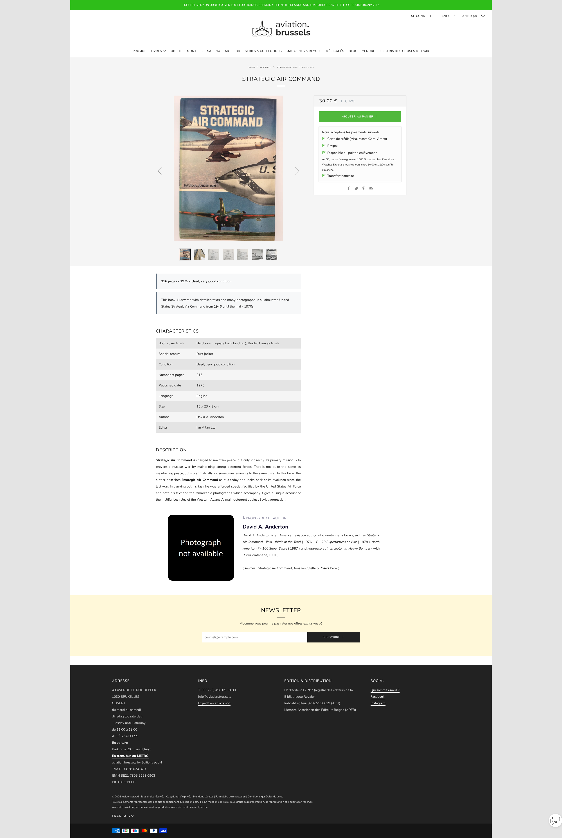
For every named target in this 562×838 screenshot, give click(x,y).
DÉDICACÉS (335, 51)
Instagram (378, 703)
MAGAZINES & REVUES (303, 51)
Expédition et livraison (214, 703)
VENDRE (368, 51)
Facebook (378, 696)
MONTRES (195, 51)
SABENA (213, 51)
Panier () (469, 16)
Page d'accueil (260, 67)
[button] (555, 822)
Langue (446, 16)
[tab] (185, 254)
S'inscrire (331, 637)
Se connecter (423, 16)
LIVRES (156, 51)
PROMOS (139, 51)
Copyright (172, 796)
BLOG (353, 51)
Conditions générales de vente (265, 796)
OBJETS (176, 51)
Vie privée (185, 796)
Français (121, 816)
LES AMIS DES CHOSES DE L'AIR (404, 51)
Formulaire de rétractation (230, 796)
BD (238, 51)
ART (228, 51)
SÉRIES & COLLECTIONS (263, 51)
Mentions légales (203, 796)
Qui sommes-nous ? (385, 690)
